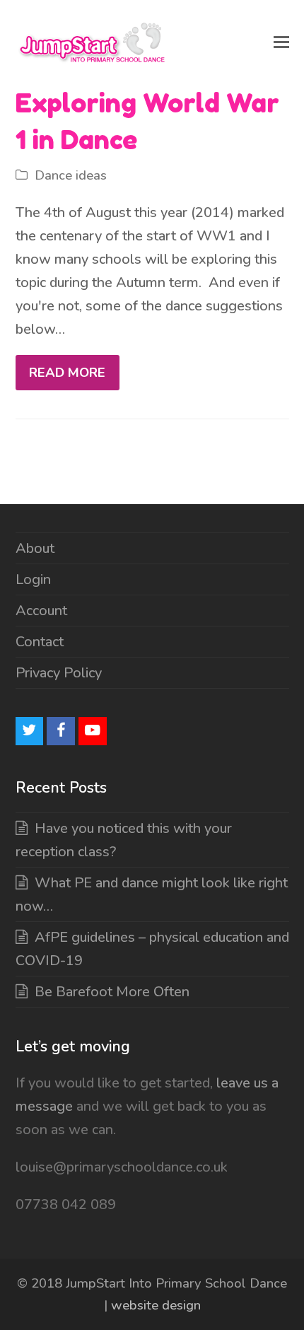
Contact (40, 641)
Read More (67, 372)
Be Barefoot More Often (112, 991)
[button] (281, 42)
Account (41, 610)
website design (156, 1305)
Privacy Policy (59, 672)
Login (33, 579)
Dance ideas (71, 175)
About (35, 548)
